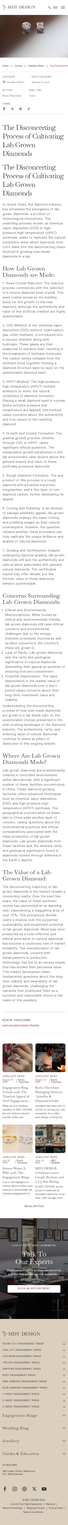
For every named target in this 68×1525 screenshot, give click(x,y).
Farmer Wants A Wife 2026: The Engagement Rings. (16, 1172)
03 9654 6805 (10, 1465)
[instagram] (20, 108)
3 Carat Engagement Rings (21, 1407)
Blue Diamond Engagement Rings (25, 1388)
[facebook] (4, 108)
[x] (34, 1489)
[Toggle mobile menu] (62, 7)
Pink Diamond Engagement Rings (25, 1382)
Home (6, 66)
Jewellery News (36, 66)
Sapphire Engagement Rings (22, 1369)
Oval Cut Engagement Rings (22, 1350)
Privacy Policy (56, 1508)
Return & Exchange (12, 1508)
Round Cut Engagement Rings (23, 1344)
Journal (18, 66)
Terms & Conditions (33, 1512)
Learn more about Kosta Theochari (21, 1025)
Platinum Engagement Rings (22, 1356)
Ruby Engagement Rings (19, 1375)
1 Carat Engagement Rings (21, 1394)
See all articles (34, 1206)
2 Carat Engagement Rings (21, 1401)
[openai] (24, 1489)
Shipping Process (35, 1508)
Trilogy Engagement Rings (21, 1363)
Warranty (50, 1504)
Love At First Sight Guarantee (26, 1504)
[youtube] (44, 1489)
